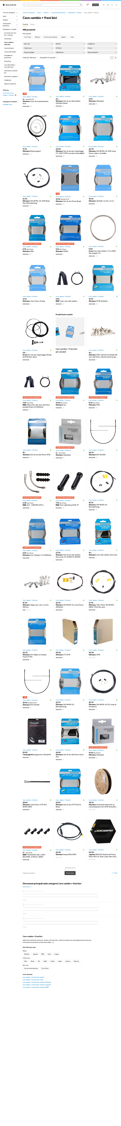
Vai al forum (26, 887)
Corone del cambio (10, 52)
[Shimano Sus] (70, 389)
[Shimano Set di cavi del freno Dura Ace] (70, 739)
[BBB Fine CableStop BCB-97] (70, 489)
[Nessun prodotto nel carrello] (116, 4)
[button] (50, 96)
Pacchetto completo (11, 76)
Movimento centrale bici (10, 72)
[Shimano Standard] (103, 86)
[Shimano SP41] (103, 639)
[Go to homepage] (9, 4)
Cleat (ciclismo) (9, 48)
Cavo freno (27, 37)
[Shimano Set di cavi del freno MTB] (37, 439)
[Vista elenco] (115, 57)
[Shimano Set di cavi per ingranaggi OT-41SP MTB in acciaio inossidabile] (70, 136)
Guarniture (7, 61)
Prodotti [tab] (25, 24)
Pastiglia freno (7, 104)
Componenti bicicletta (7, 25)
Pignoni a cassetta (10, 84)
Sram (72, 37)
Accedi (95, 5)
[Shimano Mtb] (37, 236)
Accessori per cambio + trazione (10, 34)
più (53, 942)
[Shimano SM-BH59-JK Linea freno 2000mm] (70, 589)
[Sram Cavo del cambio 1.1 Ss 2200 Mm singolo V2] (103, 236)
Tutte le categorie (9, 13)
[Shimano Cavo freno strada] (37, 286)
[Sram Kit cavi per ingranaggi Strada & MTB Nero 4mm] (37, 338)
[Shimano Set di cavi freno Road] (70, 186)
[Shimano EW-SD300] (103, 439)
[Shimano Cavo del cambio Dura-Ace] (103, 540)
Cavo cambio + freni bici (9, 43)
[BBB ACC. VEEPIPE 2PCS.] (37, 489)
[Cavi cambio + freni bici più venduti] (70, 333)
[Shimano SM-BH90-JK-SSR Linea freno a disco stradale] (103, 136)
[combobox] (33, 58)
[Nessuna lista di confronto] (107, 4)
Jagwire (63, 37)
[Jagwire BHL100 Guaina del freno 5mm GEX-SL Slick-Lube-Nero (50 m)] (103, 839)
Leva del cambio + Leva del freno (10, 66)
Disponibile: (43, 58)
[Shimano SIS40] (70, 236)
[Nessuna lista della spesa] (112, 4)
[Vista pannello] (112, 57)
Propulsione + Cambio (9, 29)
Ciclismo (5, 20)
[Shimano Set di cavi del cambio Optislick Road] (70, 86)
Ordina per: (26, 58)
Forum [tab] (32, 24)
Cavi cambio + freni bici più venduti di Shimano (37, 982)
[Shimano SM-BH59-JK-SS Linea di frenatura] (103, 689)
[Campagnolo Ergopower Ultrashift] (37, 739)
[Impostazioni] (87, 4)
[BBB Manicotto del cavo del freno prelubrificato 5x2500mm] (37, 389)
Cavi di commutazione (50, 37)
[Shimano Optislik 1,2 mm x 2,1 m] (103, 186)
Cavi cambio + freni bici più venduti (33, 977)
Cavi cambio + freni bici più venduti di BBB (36, 987)
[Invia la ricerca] (24, 5)
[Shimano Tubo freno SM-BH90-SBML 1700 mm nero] (103, 589)
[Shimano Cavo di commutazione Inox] (37, 86)
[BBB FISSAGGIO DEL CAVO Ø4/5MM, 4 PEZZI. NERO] (37, 839)
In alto (115, 873)
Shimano (37, 37)
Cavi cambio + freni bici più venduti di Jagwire (37, 985)
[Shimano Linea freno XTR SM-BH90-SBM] (37, 789)
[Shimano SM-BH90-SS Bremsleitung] (103, 489)
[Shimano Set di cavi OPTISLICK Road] (70, 789)
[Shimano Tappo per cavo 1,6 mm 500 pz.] (37, 589)
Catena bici (7, 39)
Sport (5, 16)
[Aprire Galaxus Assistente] (103, 4)
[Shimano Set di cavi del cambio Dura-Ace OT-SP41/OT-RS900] (70, 540)
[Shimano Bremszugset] (37, 136)
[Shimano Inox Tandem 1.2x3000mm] (37, 540)
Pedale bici (7, 80)
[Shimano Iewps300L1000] (70, 839)
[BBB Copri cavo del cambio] (70, 286)
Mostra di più (70, 873)
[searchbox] (100, 52)
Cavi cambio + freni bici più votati (33, 980)
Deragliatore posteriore (8, 57)
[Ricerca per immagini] (80, 5)
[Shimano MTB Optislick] (103, 286)
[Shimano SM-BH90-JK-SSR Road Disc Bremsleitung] (37, 186)
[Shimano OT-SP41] (70, 639)
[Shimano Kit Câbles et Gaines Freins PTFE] (37, 639)
